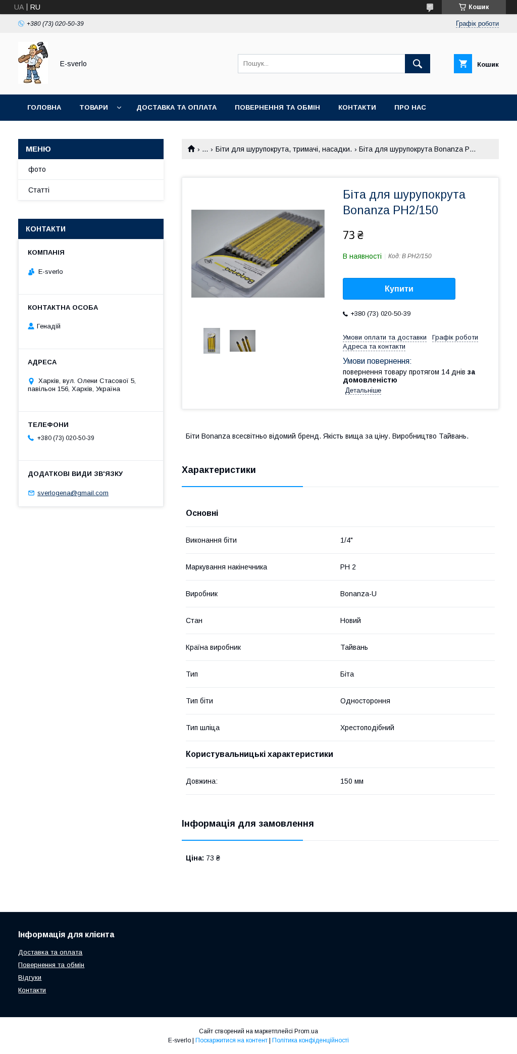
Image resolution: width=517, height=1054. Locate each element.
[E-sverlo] (33, 81)
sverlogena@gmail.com (73, 493)
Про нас (410, 107)
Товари (93, 107)
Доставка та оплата (176, 107)
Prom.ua (306, 1031)
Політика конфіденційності (310, 1040)
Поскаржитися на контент (231, 1040)
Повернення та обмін (277, 107)
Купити (399, 288)
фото (37, 169)
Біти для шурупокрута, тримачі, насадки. (284, 149)
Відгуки (29, 977)
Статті (38, 190)
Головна (44, 107)
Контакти (357, 107)
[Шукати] (417, 63)
